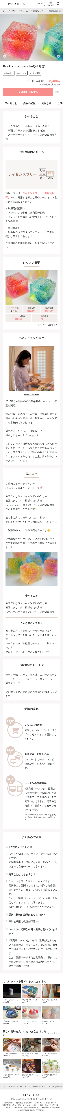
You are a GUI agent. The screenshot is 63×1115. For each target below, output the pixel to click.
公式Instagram (55, 1107)
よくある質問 (7, 1107)
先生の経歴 (29, 103)
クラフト (12, 10)
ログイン (40, 4)
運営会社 (19, 1103)
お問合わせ (18, 1107)
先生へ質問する (50, 324)
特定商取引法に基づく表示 (11, 1105)
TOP (3, 10)
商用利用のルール (27, 243)
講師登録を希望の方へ (31, 1107)
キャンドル (23, 10)
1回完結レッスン (38, 10)
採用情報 (45, 1107)
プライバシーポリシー (30, 1105)
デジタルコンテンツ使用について (45, 1103)
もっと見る (52, 1033)
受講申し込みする (28, 92)
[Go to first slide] (58, 56)
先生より (46, 103)
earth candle (31, 394)
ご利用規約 (27, 1103)
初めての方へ (8, 1103)
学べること (11, 103)
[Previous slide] (4, 56)
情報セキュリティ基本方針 (49, 1105)
